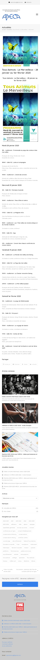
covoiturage (6, 541)
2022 (25, 521)
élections (26, 561)
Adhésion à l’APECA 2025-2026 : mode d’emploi (16, 425)
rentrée (16, 554)
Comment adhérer (7, 644)
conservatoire (23, 534)
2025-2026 (6, 524)
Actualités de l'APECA (10, 508)
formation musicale (8, 544)
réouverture (6, 557)
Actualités (9, 29)
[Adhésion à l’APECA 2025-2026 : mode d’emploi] (20, 413)
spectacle (22, 557)
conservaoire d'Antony (9, 534)
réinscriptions (24, 554)
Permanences (15, 551)
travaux (5, 561)
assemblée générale (9, 527)
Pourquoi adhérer (7, 642)
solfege (14, 557)
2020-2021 (6, 521)
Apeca (25, 524)
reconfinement (7, 554)
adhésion (14, 524)
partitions (5, 551)
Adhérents (28, 2)
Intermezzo (6, 547)
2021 (12, 521)
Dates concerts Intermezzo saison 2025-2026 (16, 396)
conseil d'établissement (24, 531)
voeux (19, 561)
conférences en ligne (9, 531)
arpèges (32, 524)
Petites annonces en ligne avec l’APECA (15, 483)
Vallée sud (13, 561)
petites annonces (26, 551)
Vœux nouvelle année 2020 (7, 570)
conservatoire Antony (9, 537)
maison (26, 547)
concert (31, 527)
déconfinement (16, 541)
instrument (34, 544)
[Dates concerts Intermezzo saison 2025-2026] (20, 384)
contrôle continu (23, 537)
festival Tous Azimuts (30, 541)
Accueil (4, 29)
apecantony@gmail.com (17, 2)
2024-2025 (32, 521)
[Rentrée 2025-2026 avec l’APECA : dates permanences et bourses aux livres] (20, 442)
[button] (37, 14)
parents (33, 547)
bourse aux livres (22, 527)
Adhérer (20, 584)
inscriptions (25, 544)
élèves (33, 561)
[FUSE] (20, 610)
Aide (20, 524)
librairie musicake (17, 547)
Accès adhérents (7, 646)
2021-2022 (18, 521)
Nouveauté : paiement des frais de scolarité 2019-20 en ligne (25, 570)
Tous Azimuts (30, 557)
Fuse (18, 544)
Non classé (7, 511)
